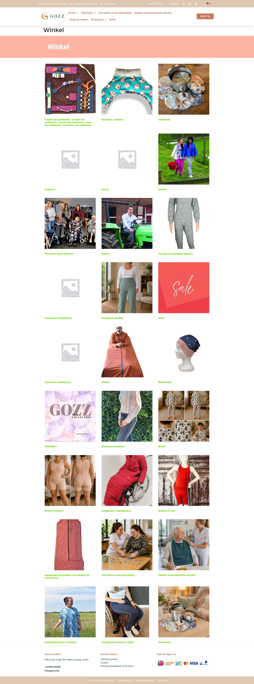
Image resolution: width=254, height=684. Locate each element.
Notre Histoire (155, 3)
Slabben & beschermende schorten (153, 12)
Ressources (97, 19)
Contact (174, 3)
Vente (112, 19)
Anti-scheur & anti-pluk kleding (115, 12)
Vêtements (87, 12)
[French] (208, 3)
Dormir (71, 12)
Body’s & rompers (79, 19)
